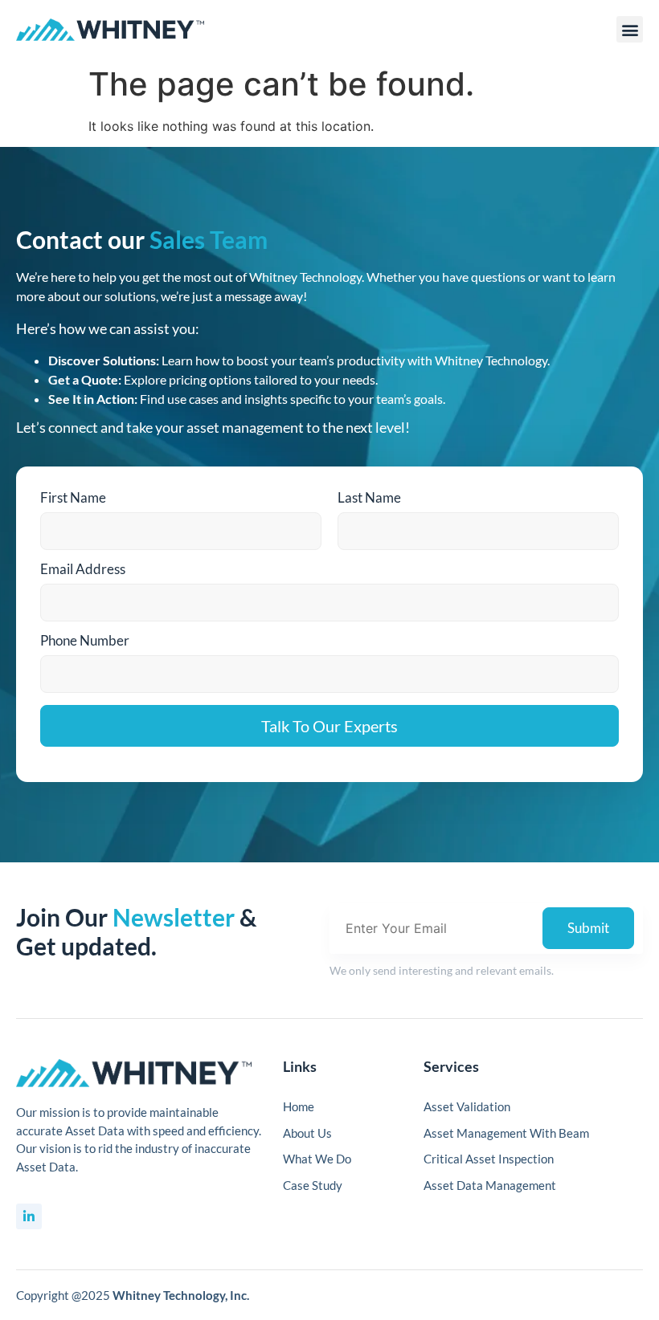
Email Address (82, 569)
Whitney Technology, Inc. (181, 1295)
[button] (629, 29)
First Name (73, 497)
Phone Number (84, 640)
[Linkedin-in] (29, 1216)
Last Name (369, 497)
